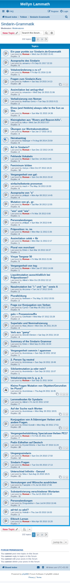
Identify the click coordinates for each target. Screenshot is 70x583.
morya (25, 168)
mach (24, 186)
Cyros (25, 307)
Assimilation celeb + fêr (24, 238)
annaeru (26, 63)
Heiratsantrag (18, 138)
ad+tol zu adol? (20, 509)
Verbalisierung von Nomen (26, 98)
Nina (24, 474)
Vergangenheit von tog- (24, 265)
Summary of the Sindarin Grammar (31, 341)
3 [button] (42, 39)
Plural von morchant (22, 247)
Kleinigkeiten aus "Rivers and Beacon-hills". (36, 119)
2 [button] (37, 39)
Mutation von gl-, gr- (22, 202)
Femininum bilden (21, 165)
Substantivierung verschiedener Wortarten (35, 491)
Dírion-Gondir (28, 425)
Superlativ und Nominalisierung (29, 323)
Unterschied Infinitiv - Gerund (28, 471)
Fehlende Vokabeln (22, 156)
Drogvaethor (28, 503)
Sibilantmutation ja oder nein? (28, 368)
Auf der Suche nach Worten (26, 408)
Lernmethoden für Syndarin (27, 399)
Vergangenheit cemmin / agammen (31, 350)
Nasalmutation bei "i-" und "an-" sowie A (34, 286)
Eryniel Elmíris (28, 445)
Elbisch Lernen (19, 519)
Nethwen (26, 298)
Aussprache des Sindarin (25, 60)
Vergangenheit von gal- (24, 174)
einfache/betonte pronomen (26, 183)
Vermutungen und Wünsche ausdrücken (34, 482)
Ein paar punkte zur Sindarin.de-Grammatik (36, 51)
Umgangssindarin (21, 453)
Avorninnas (27, 353)
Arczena (26, 289)
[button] (46, 39)
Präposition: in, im (21, 229)
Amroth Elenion (29, 335)
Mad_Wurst (27, 326)
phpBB (25, 574)
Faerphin (26, 485)
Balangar (26, 141)
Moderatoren (18, 28)
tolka (24, 122)
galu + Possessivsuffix (24, 314)
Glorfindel (26, 316)
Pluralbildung (19, 295)
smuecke (26, 92)
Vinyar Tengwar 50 (21, 256)
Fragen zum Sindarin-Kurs (26, 79)
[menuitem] (10, 11)
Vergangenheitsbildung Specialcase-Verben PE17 (39, 433)
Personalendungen (21, 220)
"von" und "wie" (20, 211)
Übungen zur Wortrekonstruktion (30, 129)
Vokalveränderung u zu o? (26, 69)
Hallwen (25, 81)
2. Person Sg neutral (22, 359)
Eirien (24, 250)
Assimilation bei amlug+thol (27, 89)
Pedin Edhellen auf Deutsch (27, 442)
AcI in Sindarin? (20, 147)
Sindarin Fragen (20, 462)
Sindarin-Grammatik (17, 24)
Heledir (25, 512)
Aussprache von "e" (22, 192)
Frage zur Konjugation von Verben (30, 305)
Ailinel (24, 280)
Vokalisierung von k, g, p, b (27, 378)
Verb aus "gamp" (20, 332)
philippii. (25, 195)
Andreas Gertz (29, 101)
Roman (25, 54)
